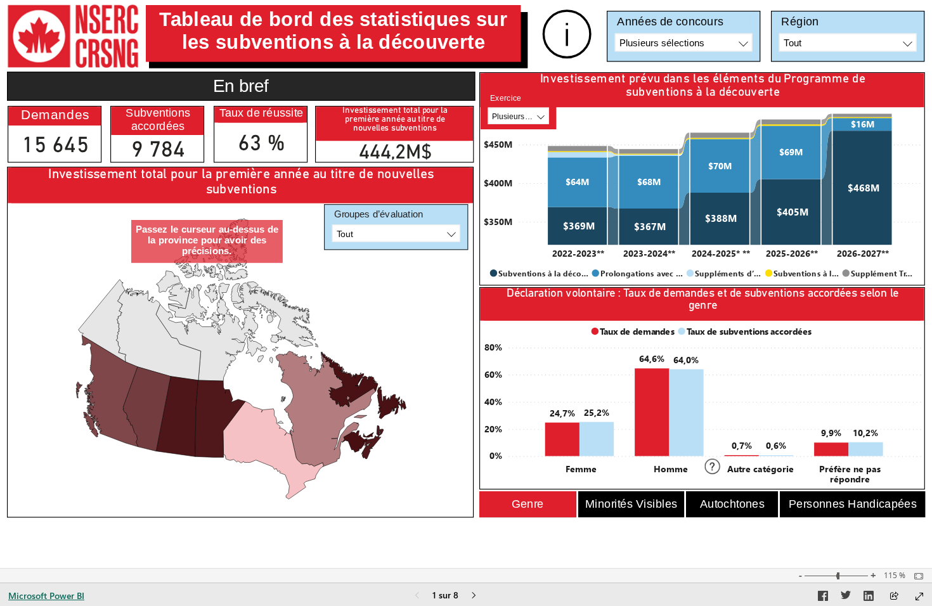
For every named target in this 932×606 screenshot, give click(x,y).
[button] (527, 504)
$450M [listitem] (498, 144)
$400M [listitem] (498, 182)
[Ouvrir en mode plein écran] (919, 596)
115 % (894, 576)
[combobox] (684, 43)
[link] (566, 34)
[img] (73, 36)
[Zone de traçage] (241, 358)
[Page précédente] (417, 596)
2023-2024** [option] (649, 253)
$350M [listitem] (498, 221)
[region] (466, 262)
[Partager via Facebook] (823, 598)
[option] (577, 226)
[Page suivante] (473, 596)
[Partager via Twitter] (846, 598)
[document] (333, 33)
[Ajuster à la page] (915, 576)
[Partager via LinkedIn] (869, 598)
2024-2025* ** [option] (721, 253)
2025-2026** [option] (792, 253)
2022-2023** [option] (578, 253)
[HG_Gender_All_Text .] (704, 399)
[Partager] (894, 596)
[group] (333, 33)
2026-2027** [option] (863, 253)
